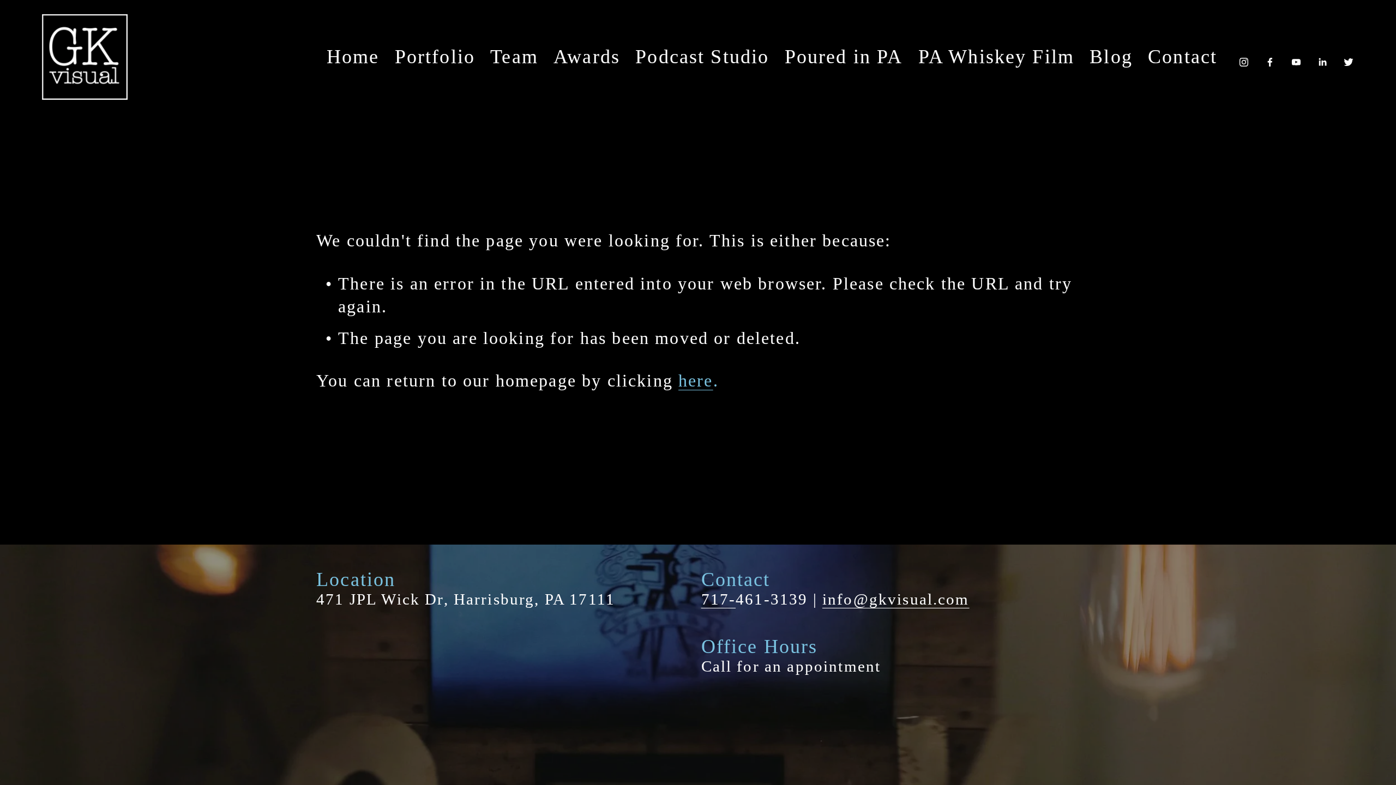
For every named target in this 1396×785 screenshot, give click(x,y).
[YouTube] (1296, 56)
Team (514, 57)
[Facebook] (1270, 56)
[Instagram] (1243, 56)
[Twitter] (1348, 56)
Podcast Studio (702, 57)
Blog (1111, 57)
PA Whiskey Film (996, 57)
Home (353, 57)
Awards (586, 57)
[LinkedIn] (1322, 56)
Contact (1182, 57)
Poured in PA (844, 57)
